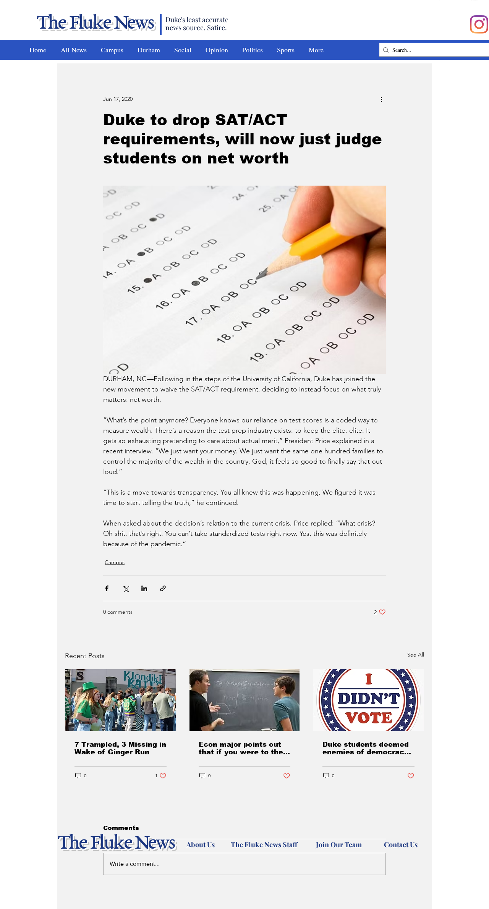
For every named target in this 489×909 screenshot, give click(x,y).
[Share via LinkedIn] (144, 588)
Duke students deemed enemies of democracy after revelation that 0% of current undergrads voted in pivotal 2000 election (367, 748)
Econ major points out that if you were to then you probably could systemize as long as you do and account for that (243, 748)
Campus (115, 562)
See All (415, 654)
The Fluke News (94, 23)
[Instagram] (479, 24)
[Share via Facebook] (106, 588)
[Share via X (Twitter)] (125, 588)
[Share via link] (163, 588)
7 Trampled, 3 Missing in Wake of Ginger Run (120, 748)
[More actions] (381, 99)
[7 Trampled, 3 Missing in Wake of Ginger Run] (120, 700)
